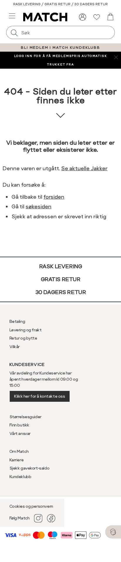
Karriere (16, 460)
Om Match (19, 451)
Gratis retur (60, 279)
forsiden (53, 196)
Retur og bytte (23, 338)
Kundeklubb (20, 476)
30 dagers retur (60, 292)
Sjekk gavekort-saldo (29, 468)
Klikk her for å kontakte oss (39, 396)
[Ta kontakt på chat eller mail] (113, 532)
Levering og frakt (25, 330)
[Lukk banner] (116, 57)
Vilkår (14, 346)
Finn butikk (19, 425)
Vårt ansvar (20, 433)
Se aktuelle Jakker (84, 168)
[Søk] (14, 32)
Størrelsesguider (25, 416)
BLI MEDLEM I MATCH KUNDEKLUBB (60, 47)
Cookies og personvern (31, 506)
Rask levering (60, 266)
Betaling (17, 321)
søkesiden (38, 206)
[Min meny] (82, 17)
